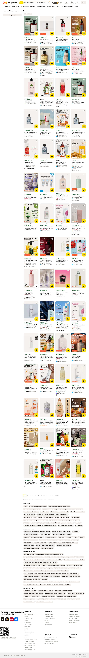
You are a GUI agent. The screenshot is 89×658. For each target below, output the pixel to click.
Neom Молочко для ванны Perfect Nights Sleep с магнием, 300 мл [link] (62, 261)
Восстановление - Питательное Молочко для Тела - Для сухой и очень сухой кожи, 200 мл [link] (62, 133)
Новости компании (73, 614)
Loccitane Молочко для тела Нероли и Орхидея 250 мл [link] (62, 196)
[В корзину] (36, 33)
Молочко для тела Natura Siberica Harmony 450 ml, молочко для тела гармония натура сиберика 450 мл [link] (46, 325)
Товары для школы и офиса (31, 639)
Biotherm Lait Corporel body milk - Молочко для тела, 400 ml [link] (78, 388)
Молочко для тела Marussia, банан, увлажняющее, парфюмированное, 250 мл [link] (30, 261)
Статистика (6, 655)
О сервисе (46, 620)
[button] (28, 14)
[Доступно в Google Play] (7, 620)
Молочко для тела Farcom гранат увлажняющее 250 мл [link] (62, 40)
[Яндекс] (85, 656)
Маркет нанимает (73, 622)
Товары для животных (30, 643)
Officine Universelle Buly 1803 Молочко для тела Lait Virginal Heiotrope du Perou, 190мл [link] (78, 133)
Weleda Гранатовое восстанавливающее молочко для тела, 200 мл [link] (30, 163)
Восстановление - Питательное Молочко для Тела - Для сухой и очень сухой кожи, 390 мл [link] (30, 388)
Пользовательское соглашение (18, 655)
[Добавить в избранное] (37, 18)
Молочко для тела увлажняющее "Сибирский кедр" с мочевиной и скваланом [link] (46, 40)
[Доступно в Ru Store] (16, 620)
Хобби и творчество (29, 632)
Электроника (28, 622)
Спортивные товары (29, 641)
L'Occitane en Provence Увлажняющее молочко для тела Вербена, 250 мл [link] (78, 293)
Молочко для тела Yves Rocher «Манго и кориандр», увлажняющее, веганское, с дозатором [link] (62, 451)
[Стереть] (48, 2)
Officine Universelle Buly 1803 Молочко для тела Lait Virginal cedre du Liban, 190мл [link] (31, 133)
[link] (25, 506)
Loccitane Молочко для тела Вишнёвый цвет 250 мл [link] (62, 357)
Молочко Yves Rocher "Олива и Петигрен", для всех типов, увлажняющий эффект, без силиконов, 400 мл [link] (46, 102)
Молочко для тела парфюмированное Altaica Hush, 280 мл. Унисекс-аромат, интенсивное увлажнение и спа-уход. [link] (30, 40)
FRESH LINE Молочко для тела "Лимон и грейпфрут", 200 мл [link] (78, 483)
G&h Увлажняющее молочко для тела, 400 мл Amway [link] (78, 197)
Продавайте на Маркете (49, 639)
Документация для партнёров (51, 641)
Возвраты (46, 622)
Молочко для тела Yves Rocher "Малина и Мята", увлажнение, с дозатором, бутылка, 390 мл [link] (46, 483)
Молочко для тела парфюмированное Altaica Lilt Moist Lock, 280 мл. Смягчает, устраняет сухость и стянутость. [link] (31, 70)
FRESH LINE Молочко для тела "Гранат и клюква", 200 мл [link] (62, 102)
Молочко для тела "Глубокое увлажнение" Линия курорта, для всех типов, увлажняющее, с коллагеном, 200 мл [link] (46, 293)
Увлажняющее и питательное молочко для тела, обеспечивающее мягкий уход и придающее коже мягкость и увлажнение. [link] (30, 451)
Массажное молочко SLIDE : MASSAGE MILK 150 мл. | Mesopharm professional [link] (30, 325)
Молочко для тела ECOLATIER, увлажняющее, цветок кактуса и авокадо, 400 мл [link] (46, 70)
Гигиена (26, 620)
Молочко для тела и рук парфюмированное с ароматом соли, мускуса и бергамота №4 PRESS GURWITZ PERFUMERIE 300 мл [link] (78, 451)
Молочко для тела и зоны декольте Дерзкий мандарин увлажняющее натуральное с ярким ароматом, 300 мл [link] (46, 357)
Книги (26, 637)
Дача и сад (27, 635)
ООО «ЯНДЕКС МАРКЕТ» (81, 654)
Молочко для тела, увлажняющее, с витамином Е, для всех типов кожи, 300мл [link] (46, 388)
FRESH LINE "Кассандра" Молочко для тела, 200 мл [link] (62, 388)
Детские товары (28, 647)
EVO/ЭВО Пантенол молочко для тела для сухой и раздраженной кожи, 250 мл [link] (31, 421)
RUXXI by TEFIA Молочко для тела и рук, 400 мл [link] (62, 70)
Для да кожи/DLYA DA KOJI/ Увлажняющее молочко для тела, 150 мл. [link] (78, 227)
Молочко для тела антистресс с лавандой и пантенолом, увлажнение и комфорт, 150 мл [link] (30, 197)
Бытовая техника (28, 618)
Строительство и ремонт (30, 645)
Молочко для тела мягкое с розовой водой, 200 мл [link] (62, 227)
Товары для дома (28, 626)
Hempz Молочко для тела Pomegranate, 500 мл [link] (77, 261)
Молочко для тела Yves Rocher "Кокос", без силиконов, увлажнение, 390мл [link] (61, 163)
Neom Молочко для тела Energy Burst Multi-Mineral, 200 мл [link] (30, 357)
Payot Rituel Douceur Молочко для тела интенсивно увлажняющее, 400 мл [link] (30, 293)
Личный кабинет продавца (50, 637)
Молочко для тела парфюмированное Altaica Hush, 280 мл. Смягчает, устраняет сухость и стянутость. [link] (78, 102)
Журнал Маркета (48, 624)
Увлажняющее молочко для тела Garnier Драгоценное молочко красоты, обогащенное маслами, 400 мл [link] (62, 421)
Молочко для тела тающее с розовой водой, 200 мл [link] (78, 325)
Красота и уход (28, 630)
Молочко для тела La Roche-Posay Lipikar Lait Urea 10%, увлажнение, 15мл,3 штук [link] (46, 197)
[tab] (7, 6)
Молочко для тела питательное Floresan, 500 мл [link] (30, 227)
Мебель (26, 616)
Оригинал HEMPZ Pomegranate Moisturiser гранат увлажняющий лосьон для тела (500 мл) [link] (31, 101)
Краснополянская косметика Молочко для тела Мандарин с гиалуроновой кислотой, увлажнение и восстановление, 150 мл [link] (78, 421)
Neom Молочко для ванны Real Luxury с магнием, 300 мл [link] (30, 483)
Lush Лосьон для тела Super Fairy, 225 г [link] (62, 293)
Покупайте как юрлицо (49, 618)
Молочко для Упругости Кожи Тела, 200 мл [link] (45, 133)
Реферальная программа (74, 616)
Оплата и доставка (48, 616)
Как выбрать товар (48, 614)
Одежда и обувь (28, 624)
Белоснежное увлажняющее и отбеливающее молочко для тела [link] (46, 421)
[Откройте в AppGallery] (12, 620)
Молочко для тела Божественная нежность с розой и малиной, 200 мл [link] (78, 70)
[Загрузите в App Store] (2, 620)
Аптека (26, 628)
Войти (83, 2)
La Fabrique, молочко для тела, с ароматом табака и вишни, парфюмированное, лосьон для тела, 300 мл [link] (46, 261)
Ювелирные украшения (30, 649)
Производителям (73, 618)
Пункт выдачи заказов (74, 620)
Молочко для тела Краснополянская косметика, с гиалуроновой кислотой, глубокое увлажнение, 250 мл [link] (78, 40)
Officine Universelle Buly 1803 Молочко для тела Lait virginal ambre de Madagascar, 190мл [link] (46, 163)
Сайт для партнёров (49, 643)
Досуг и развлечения (29, 614)
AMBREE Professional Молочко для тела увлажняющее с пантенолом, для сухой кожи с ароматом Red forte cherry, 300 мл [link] (78, 357)
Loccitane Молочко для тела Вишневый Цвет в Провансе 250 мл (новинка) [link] (46, 227)
